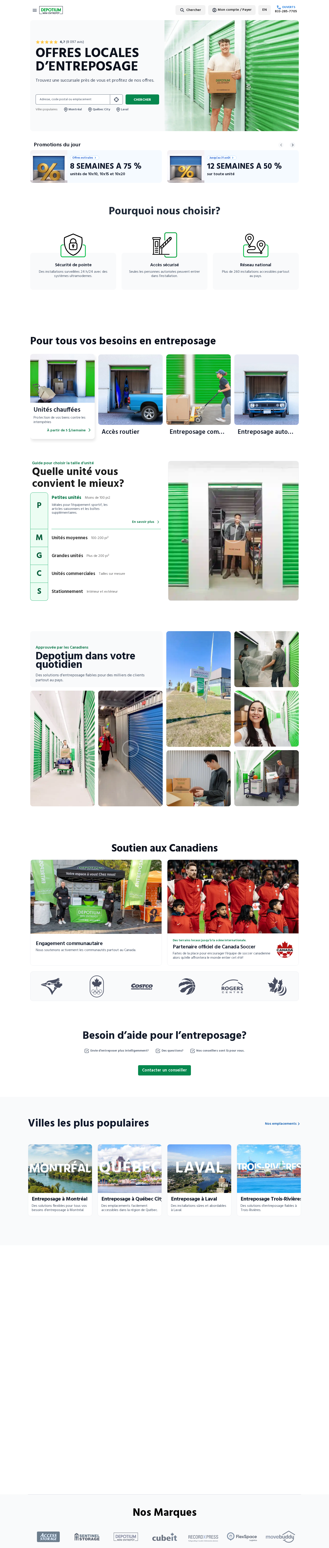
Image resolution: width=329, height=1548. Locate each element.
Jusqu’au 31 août (220, 158)
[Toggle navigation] (34, 10)
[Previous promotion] (281, 145)
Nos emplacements (281, 1123)
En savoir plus (143, 522)
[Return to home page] (51, 10)
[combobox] (179, 10)
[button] (95, 510)
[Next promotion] (292, 145)
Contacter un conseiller (164, 1070)
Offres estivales (82, 158)
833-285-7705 (286, 11)
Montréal (75, 109)
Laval (124, 109)
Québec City (101, 109)
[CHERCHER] (116, 99)
